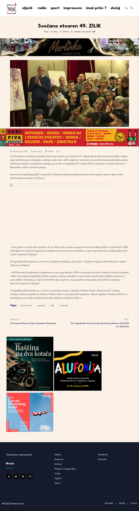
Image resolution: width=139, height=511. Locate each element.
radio (41, 8)
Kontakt (109, 503)
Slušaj (122, 503)
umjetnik (41, 306)
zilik (52, 306)
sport (54, 8)
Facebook (103, 455)
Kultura (51, 151)
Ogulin (58, 478)
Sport (57, 483)
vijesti (27, 8)
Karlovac (59, 459)
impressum (73, 8)
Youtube (102, 459)
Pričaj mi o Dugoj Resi (65, 469)
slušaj (115, 8)
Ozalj (57, 474)
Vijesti (58, 455)
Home (134, 503)
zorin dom (64, 306)
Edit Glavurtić (26, 306)
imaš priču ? (96, 8)
